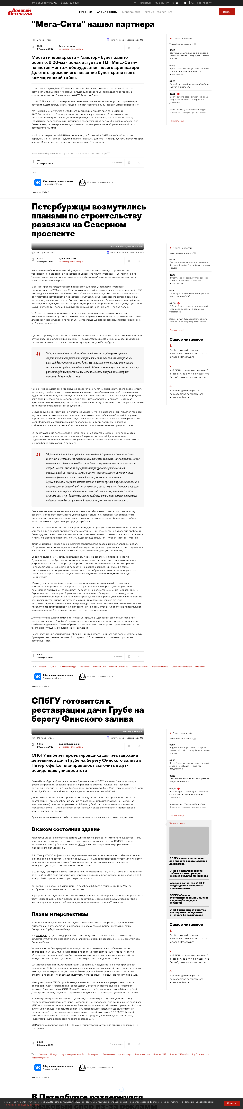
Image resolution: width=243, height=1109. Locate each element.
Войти (226, 12)
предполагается (62, 286)
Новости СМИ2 (40, 192)
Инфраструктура (68, 666)
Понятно (232, 1103)
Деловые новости (142, 1054)
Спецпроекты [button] (107, 11)
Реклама (148, 11)
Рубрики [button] (86, 11)
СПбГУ (81, 844)
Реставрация (93, 1054)
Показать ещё (176, 121)
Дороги (53, 666)
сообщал (41, 935)
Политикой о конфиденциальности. (21, 1105)
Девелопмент (109, 1054)
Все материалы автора (71, 49)
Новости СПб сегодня (118, 666)
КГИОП (118, 841)
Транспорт (85, 666)
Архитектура (124, 1054)
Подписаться (144, 3)
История (54, 1054)
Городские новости (140, 666)
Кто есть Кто (164, 11)
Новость (43, 666)
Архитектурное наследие (73, 1054)
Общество (200, 666)
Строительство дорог (182, 666)
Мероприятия (131, 11)
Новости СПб (99, 666)
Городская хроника (160, 666)
